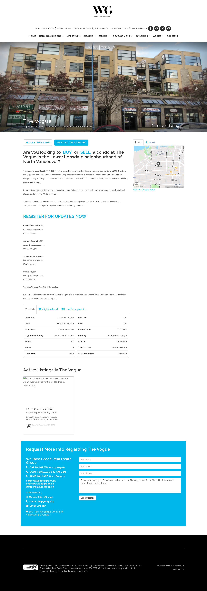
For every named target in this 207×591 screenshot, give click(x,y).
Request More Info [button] (38, 142)
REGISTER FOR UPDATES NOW (54, 216)
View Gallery (109, 47)
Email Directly (38, 505)
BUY (67, 152)
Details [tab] (31, 309)
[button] (12, 87)
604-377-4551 (63, 28)
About (157, 36)
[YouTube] (168, 28)
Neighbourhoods (50, 36)
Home (32, 36)
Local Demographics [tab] (75, 309)
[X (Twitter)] (163, 28)
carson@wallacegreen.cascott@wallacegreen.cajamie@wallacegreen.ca (41, 483)
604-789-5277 (139, 28)
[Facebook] (151, 28)
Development (122, 36)
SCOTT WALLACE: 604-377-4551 (48, 471)
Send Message (87, 498)
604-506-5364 (101, 28)
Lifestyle (73, 36)
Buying (103, 36)
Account (172, 36)
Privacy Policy (178, 569)
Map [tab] (139, 142)
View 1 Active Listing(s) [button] (71, 142)
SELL (85, 152)
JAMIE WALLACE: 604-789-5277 (47, 476)
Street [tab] (151, 142)
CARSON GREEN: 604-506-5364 (47, 467)
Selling (89, 36)
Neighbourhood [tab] (49, 309)
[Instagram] (157, 28)
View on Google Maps (144, 189)
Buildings (141, 36)
